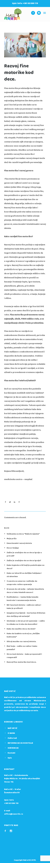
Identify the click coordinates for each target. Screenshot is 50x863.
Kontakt (11, 752)
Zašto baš (12, 738)
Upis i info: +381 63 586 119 (25, 3)
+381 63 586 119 (11, 803)
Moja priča (11, 538)
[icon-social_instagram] (39, 13)
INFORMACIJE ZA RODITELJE (20, 743)
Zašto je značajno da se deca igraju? (24, 560)
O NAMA (11, 733)
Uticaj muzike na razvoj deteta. (21, 641)
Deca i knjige (13, 547)
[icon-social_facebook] (33, 13)
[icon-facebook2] (6, 831)
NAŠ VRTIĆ (12, 728)
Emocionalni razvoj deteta (19, 543)
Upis (10, 757)
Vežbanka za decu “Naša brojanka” (23, 533)
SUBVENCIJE (13, 748)
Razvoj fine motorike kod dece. (19, 73)
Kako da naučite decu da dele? (21, 628)
